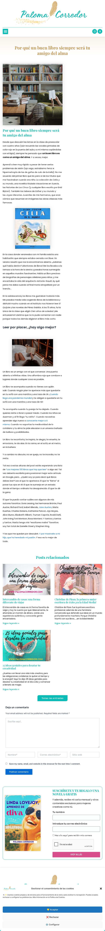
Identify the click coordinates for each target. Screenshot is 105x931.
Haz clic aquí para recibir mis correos (73, 835)
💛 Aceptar (52, 909)
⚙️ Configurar (52, 924)
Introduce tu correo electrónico (69, 823)
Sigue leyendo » (11, 623)
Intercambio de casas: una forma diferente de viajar (21, 601)
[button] (101, 888)
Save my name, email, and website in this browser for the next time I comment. (44, 764)
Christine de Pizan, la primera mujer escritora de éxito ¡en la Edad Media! (76, 601)
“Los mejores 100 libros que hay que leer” (26, 469)
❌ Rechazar (52, 917)
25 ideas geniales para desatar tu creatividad (21, 667)
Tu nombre (58, 812)
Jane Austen (45, 507)
